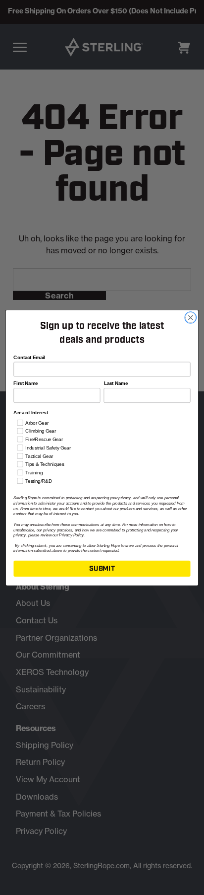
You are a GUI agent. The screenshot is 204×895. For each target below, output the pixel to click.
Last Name (116, 382)
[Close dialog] (190, 317)
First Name (25, 382)
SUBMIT (102, 568)
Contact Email (29, 357)
